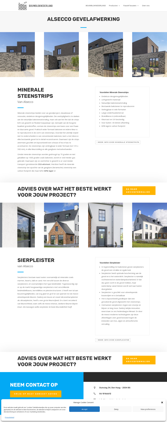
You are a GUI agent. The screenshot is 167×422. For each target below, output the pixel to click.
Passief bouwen (129, 6)
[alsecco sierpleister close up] (17, 247)
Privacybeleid (9, 417)
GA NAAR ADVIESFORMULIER (138, 190)
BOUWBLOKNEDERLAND (96, 6)
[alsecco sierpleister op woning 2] (61, 247)
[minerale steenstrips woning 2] (17, 76)
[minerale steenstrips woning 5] (105, 76)
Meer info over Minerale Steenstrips (118, 142)
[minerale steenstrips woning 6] (149, 76)
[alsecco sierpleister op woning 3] (105, 247)
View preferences (148, 409)
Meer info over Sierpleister (113, 340)
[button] (162, 402)
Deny (116, 409)
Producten (113, 6)
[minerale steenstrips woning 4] (61, 76)
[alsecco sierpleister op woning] (149, 247)
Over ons (146, 6)
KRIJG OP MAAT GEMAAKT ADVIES (35, 394)
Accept (84, 409)
